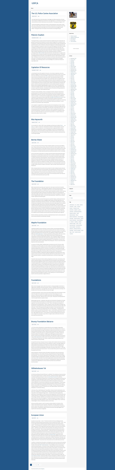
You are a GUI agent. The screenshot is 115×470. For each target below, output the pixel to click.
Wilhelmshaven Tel (38, 368)
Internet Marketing (79, 220)
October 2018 (73, 87)
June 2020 (72, 62)
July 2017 (72, 106)
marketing (76, 221)
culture (75, 206)
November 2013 (73, 150)
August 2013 (73, 155)
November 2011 (73, 177)
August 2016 (73, 121)
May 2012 (72, 171)
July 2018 (72, 91)
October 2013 (73, 152)
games (79, 209)
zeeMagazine (42, 468)
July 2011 (72, 181)
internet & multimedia (73, 220)
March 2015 (73, 141)
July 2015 (72, 136)
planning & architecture (77, 228)
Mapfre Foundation (38, 222)
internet (82, 218)
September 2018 (73, 89)
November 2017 (73, 101)
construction (71, 206)
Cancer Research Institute (52, 376)
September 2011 (73, 180)
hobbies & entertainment (73, 216)
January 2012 (73, 175)
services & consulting (77, 230)
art (75, 204)
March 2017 (73, 112)
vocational (71, 233)
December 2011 (73, 176)
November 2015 (73, 130)
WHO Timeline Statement (43, 444)
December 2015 (73, 129)
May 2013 (72, 159)
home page (71, 218)
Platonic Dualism (37, 35)
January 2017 (73, 114)
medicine (80, 221)
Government (71, 211)
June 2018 (72, 93)
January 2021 (73, 59)
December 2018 (73, 85)
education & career (76, 208)
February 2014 (73, 146)
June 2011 (72, 183)
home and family (80, 216)
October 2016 (73, 118)
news (80, 223)
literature (72, 221)
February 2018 (73, 98)
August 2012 (73, 169)
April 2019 (72, 79)
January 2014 (73, 148)
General (72, 191)
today (70, 232)
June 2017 (72, 108)
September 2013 (73, 153)
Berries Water (36, 140)
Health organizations (38, 336)
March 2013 (73, 161)
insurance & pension (77, 218)
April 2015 (72, 140)
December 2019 (73, 69)
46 (38, 464)
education (71, 208)
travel (73, 232)
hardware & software (73, 213)
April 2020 (72, 65)
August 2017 (73, 105)
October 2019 (73, 71)
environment (71, 209)
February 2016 (73, 126)
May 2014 (72, 142)
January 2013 (73, 164)
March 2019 (73, 81)
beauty (78, 204)
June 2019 (72, 77)
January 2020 (73, 67)
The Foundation (37, 181)
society (82, 230)
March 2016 (73, 125)
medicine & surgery (72, 223)
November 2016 (73, 117)
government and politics (77, 211)
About (32, 8)
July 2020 (72, 61)
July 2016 (72, 122)
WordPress (37, 468)
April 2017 (72, 110)
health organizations (39, 233)
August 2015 (73, 134)
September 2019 (73, 73)
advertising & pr (72, 204)
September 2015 (73, 133)
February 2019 (73, 82)
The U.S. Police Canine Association (44, 13)
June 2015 (72, 137)
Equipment (75, 209)
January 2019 (73, 83)
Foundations (36, 280)
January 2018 (73, 100)
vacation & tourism (77, 232)
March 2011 (73, 184)
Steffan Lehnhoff (41, 52)
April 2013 (72, 160)
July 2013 (72, 156)
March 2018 (73, 97)
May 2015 (72, 138)
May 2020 (72, 63)
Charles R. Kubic (52, 434)
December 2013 (73, 149)
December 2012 (73, 165)
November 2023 (73, 58)
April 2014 (72, 144)
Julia (38, 16)
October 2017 (73, 102)
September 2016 (73, 120)
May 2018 (72, 94)
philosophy (71, 228)
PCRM (46, 75)
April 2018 (72, 95)
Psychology (71, 230)
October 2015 (73, 132)
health (78, 213)
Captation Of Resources (40, 67)
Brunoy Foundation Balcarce (42, 321)
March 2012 (73, 173)
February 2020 (73, 66)
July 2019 (72, 75)
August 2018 (73, 90)
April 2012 (72, 172)
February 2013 (73, 163)
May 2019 (72, 78)
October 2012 (73, 168)
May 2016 (72, 124)
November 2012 (73, 167)
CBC (37, 357)
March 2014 (73, 145)
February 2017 (73, 113)
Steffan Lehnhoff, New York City (56, 97)
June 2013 (72, 157)
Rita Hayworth (36, 119)
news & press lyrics (72, 225)
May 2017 (72, 109)
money (77, 223)
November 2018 (73, 86)
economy (78, 206)
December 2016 (73, 116)
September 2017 (73, 104)
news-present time (79, 225)
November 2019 (73, 70)
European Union (37, 415)
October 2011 (73, 179)
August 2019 (73, 74)
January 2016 (73, 128)
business (81, 204)
